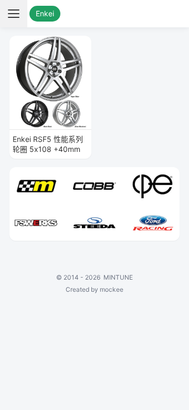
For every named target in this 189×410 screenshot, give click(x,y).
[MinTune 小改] (95, 13)
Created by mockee (94, 289)
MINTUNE (118, 277)
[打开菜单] (13, 13)
